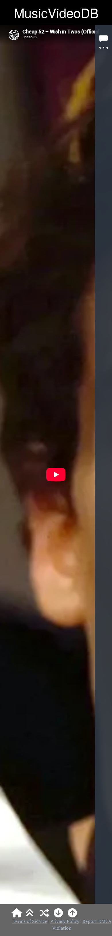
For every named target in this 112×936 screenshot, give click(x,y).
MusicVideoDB (56, 12)
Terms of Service (29, 921)
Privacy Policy (64, 921)
